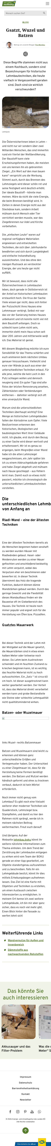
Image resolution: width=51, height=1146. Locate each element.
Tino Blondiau (40, 45)
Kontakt (25, 1094)
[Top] (25, 1130)
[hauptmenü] (47, 4)
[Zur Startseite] (9, 3)
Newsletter (25, 1099)
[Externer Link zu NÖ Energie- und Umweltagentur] (32, 1142)
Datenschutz (25, 1082)
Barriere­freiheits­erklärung (25, 1088)
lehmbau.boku (22, 840)
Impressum (25, 1077)
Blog (25, 22)
